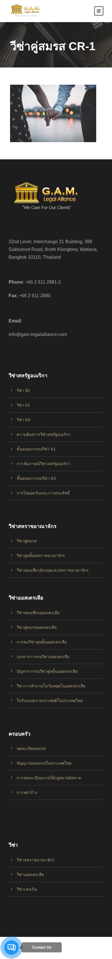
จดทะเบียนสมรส (31, 748)
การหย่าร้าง (27, 792)
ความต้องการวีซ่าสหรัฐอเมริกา (44, 434)
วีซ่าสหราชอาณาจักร (35, 860)
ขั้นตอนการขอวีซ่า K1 (36, 449)
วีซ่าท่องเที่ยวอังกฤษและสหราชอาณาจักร (53, 570)
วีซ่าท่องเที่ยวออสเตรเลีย (38, 612)
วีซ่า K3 (23, 419)
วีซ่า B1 (23, 390)
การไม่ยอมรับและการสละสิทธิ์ (43, 493)
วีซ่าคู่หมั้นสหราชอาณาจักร (41, 555)
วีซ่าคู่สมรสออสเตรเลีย (37, 627)
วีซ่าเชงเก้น (27, 889)
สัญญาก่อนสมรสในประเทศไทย (44, 763)
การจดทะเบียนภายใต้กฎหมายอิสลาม (49, 778)
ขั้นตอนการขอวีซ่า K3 (36, 478)
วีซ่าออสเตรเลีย (30, 874)
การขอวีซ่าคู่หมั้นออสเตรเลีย (42, 642)
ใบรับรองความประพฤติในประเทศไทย (50, 700)
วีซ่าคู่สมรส (27, 541)
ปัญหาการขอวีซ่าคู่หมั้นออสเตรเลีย (47, 671)
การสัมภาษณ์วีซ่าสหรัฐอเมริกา (43, 463)
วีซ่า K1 (23, 405)
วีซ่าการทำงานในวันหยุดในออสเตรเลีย (51, 686)
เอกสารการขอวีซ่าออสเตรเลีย (43, 656)
